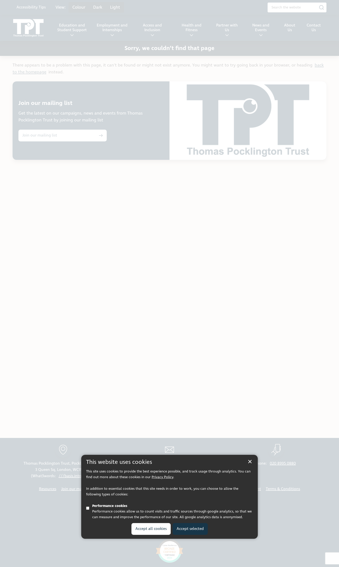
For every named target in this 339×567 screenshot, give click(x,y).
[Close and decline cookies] (250, 462)
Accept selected (190, 528)
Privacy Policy (162, 477)
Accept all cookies (151, 528)
